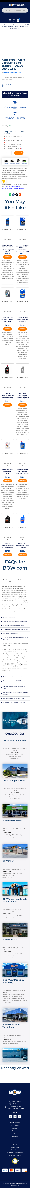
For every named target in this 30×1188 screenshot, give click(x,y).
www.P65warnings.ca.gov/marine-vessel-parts (14, 188)
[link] (15, 742)
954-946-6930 (15, 792)
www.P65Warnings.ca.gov (13, 186)
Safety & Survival (9, 24)
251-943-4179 (6, 992)
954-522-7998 (15, 752)
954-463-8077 (6, 1039)
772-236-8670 (6, 871)
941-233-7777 (6, 952)
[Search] (5, 16)
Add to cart (19, 152)
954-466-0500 (6, 913)
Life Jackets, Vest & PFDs (20, 24)
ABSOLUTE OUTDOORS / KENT (12, 72)
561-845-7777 (6, 833)
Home (2, 24)
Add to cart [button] (7, 256)
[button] (10, 194)
